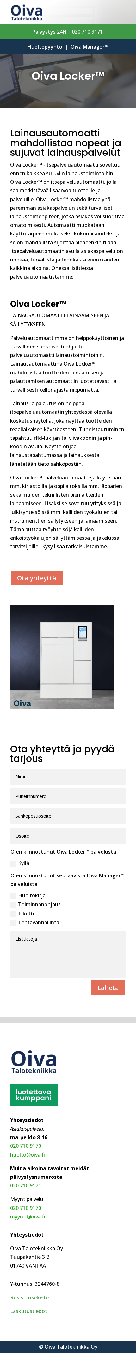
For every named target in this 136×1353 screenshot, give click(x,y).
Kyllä (23, 863)
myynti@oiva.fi (27, 1216)
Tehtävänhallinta (38, 922)
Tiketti (26, 913)
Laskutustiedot (28, 1311)
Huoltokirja (32, 895)
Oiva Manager (89, 46)
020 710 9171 (88, 31)
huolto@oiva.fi (27, 1154)
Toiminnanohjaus (39, 904)
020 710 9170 (25, 1145)
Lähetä (108, 987)
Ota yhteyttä (36, 578)
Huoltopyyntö (45, 46)
